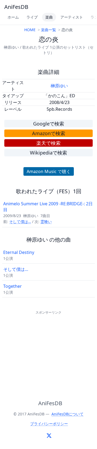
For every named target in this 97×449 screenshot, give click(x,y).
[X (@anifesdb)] (49, 435)
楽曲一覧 (48, 29)
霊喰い (46, 221)
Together (12, 286)
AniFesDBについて (67, 413)
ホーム (13, 17)
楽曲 (49, 17)
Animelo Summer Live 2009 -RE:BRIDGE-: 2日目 (48, 207)
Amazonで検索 (48, 133)
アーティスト (71, 17)
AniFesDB (16, 6)
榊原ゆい (59, 86)
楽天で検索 (48, 143)
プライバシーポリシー (49, 423)
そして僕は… (20, 221)
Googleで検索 (48, 123)
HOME (30, 29)
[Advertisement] (48, 349)
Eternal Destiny (18, 252)
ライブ (32, 17)
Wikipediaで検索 (48, 152)
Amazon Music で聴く (49, 171)
